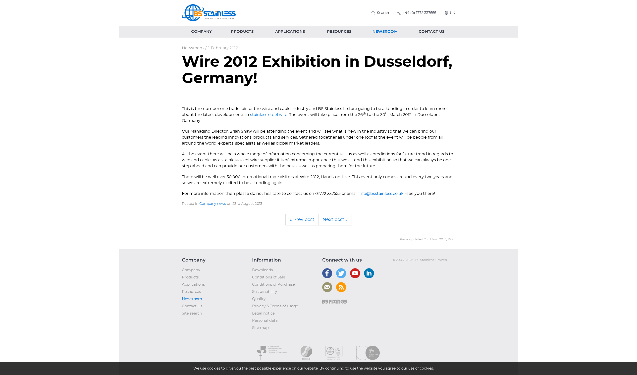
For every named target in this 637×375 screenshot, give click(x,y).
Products (190, 277)
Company (191, 270)
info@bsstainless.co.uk (381, 194)
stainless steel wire (268, 115)
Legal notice (263, 313)
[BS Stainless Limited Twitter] (341, 273)
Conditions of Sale (268, 277)
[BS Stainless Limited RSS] (341, 287)
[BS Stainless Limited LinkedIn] (369, 273)
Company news (212, 204)
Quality (258, 299)
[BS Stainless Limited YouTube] (355, 273)
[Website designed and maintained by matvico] (401, 270)
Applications (193, 284)
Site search (192, 313)
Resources (191, 292)
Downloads (262, 270)
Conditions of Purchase (273, 284)
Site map (260, 328)
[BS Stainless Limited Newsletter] (327, 287)
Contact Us (192, 306)
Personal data (265, 320)
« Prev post (302, 219)
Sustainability (264, 292)
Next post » (335, 219)
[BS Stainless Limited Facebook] (327, 273)
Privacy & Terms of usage (275, 306)
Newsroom (193, 48)
